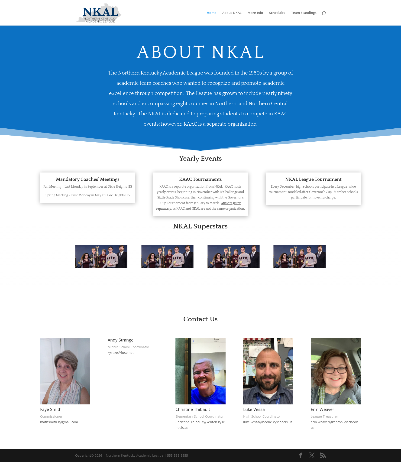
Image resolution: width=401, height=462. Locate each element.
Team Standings (304, 13)
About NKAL (232, 13)
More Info (255, 13)
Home (211, 13)
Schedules (277, 13)
